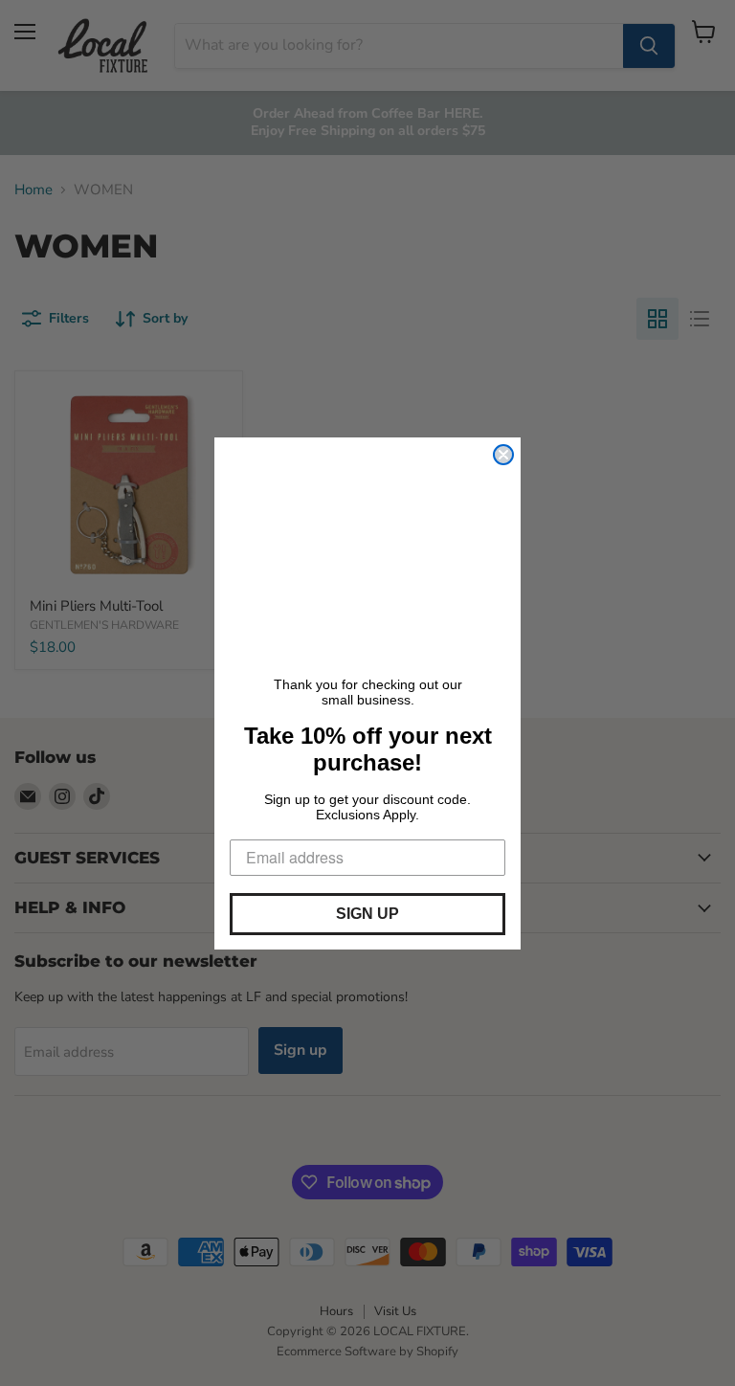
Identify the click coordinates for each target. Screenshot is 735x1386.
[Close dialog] (503, 454)
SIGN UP (367, 913)
